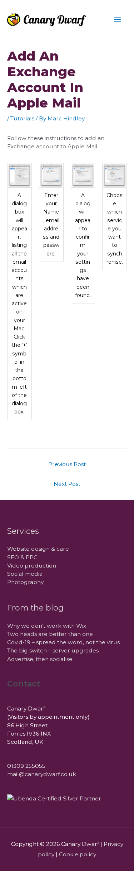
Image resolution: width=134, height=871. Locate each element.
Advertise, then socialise (40, 659)
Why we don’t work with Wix (46, 625)
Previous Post (67, 464)
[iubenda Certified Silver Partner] (54, 798)
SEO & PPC (22, 557)
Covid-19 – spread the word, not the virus (63, 642)
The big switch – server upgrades (53, 650)
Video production (31, 565)
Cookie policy (77, 854)
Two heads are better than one (50, 634)
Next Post (67, 483)
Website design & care (38, 548)
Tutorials (22, 118)
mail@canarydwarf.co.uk (41, 774)
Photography (25, 582)
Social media (25, 573)
